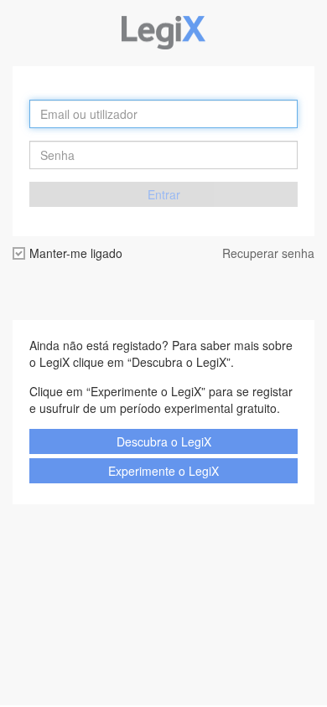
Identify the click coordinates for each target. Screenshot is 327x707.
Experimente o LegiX (163, 470)
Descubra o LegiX (164, 441)
